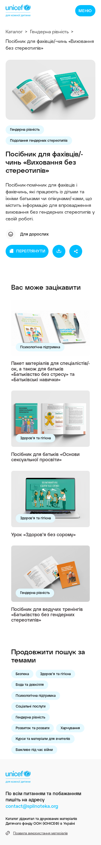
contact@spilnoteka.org (32, 806)
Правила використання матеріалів (40, 833)
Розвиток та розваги (32, 728)
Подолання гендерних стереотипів (39, 140)
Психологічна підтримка (40, 347)
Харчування (70, 728)
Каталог (14, 31)
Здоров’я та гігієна (35, 438)
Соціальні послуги (30, 706)
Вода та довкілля (30, 684)
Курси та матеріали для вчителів (43, 738)
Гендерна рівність (49, 31)
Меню (85, 10)
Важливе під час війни (34, 749)
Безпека (22, 674)
